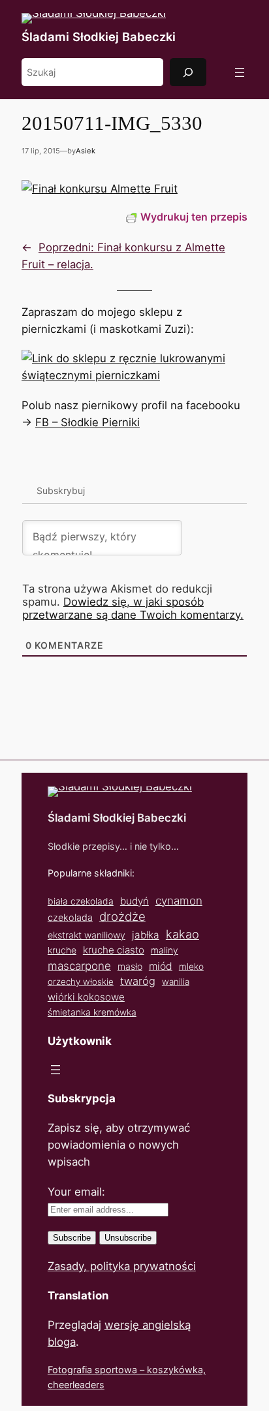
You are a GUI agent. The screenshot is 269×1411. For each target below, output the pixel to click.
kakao (182, 934)
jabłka (145, 935)
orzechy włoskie (81, 981)
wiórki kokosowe (86, 997)
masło (130, 966)
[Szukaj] (188, 72)
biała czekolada (81, 901)
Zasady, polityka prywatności (122, 1266)
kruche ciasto (113, 950)
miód (160, 966)
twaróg (137, 980)
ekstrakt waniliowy (86, 934)
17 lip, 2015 (41, 150)
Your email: (76, 1191)
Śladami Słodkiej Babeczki (99, 36)
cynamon (178, 900)
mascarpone (79, 965)
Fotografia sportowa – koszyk (113, 1369)
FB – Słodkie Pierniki (87, 422)
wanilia (175, 981)
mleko (191, 966)
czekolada (70, 917)
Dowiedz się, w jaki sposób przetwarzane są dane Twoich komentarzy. (133, 608)
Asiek (85, 150)
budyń (134, 901)
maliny (164, 949)
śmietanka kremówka (92, 1011)
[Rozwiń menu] (239, 72)
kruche (62, 949)
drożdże (122, 916)
